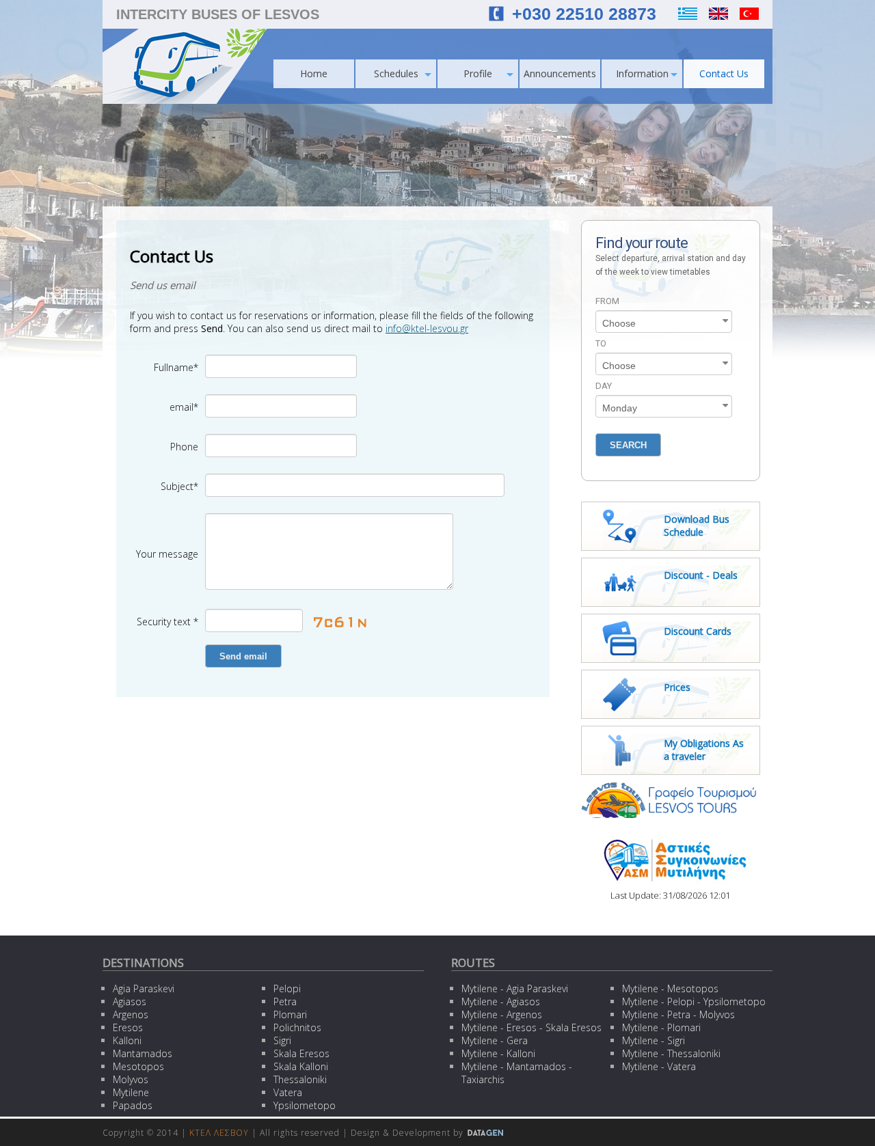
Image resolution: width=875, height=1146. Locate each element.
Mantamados (142, 1053)
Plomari (290, 1014)
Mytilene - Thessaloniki (671, 1053)
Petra (285, 1001)
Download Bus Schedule (696, 525)
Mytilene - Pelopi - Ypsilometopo (694, 1001)
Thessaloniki (300, 1079)
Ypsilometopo (304, 1105)
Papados (132, 1105)
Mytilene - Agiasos (500, 1001)
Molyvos (130, 1079)
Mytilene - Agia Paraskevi (514, 988)
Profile (477, 73)
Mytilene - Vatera (659, 1066)
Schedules (396, 73)
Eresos (128, 1027)
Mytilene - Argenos (501, 1014)
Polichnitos (297, 1027)
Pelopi (287, 988)
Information (642, 73)
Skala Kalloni (300, 1066)
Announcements (560, 73)
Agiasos (129, 1001)
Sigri (282, 1040)
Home (313, 73)
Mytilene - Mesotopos (670, 988)
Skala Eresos (301, 1053)
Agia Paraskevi (143, 988)
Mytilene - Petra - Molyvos (678, 1014)
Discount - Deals (701, 575)
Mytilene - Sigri (653, 1040)
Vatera (287, 1092)
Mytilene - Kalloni (498, 1053)
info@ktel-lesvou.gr (427, 328)
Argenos (130, 1014)
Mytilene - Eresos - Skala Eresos (531, 1027)
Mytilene (131, 1092)
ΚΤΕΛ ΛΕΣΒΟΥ (219, 1132)
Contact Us (724, 73)
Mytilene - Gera (494, 1040)
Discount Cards (697, 631)
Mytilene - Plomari (661, 1027)
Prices (677, 687)
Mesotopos (138, 1066)
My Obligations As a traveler (704, 750)
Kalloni (127, 1040)
